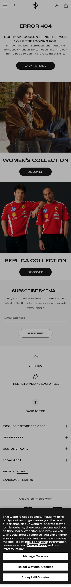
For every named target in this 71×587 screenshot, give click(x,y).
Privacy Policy (13, 548)
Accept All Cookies (35, 577)
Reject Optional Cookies (35, 566)
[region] (35, 546)
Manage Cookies (35, 556)
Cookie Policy (37, 545)
